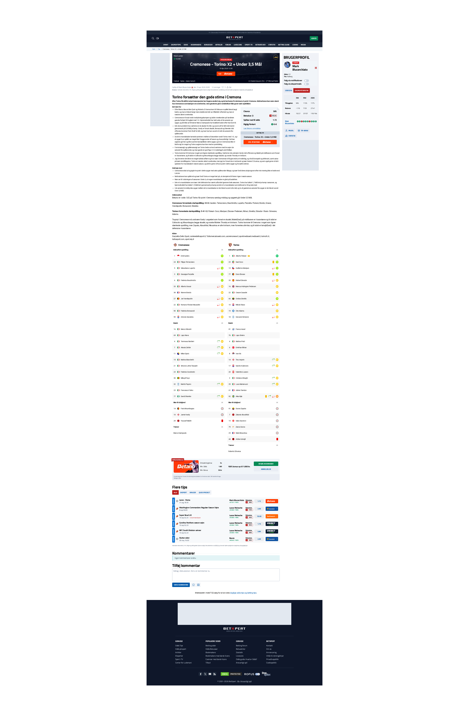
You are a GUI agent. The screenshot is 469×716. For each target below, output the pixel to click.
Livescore (238, 44)
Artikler (218, 44)
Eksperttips (176, 44)
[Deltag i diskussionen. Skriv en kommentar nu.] (226, 575)
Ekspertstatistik (301, 90)
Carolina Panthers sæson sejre (191, 522)
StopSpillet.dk (257, 32)
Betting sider (211, 645)
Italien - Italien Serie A (187, 81)
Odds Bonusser (212, 648)
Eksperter (179, 655)
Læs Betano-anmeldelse (252, 128)
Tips (159, 49)
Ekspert (183, 492)
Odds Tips (179, 645)
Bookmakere (196, 44)
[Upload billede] (198, 585)
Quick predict (204, 492)
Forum (228, 44)
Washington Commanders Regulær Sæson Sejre (199, 507)
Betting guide (283, 44)
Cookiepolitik (271, 662)
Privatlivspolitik (272, 659)
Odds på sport (180, 648)
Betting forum (241, 645)
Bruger (193, 492)
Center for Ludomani (183, 662)
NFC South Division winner (190, 530)
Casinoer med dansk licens (216, 659)
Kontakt (269, 645)
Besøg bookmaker (266, 463)
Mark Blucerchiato (184, 87)
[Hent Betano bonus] (186, 466)
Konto (313, 38)
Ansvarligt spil (241, 662)
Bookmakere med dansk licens (217, 655)
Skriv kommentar (181, 584)
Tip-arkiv (304, 130)
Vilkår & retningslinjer (275, 655)
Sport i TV (248, 44)
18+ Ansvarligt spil (244, 681)
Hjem (153, 49)
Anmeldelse (266, 469)
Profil (291, 130)
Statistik (271, 44)
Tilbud (208, 662)
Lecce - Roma (184, 499)
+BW (275, 57)
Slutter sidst (184, 537)
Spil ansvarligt (214, 32)
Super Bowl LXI (185, 515)
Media (303, 44)
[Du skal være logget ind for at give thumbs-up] (222, 87)
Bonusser (208, 44)
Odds (186, 44)
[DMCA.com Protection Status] (231, 674)
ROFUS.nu (230, 32)
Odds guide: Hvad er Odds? (246, 659)
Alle (175, 492)
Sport (165, 44)
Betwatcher (260, 44)
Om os (268, 648)
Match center (178, 55)
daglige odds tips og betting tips (243, 593)
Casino (295, 44)
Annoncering (271, 652)
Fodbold (176, 81)
